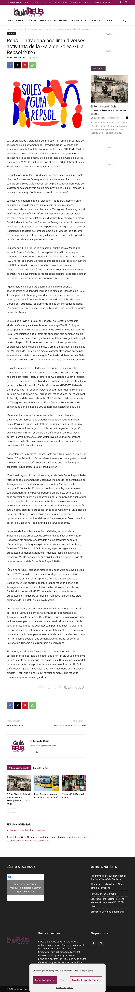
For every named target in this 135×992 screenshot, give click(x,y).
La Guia (37, 2)
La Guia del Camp (77, 20)
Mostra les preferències (86, 980)
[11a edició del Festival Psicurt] (74, 783)
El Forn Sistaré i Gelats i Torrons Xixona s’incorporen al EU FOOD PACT (107, 902)
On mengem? (60, 20)
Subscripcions (61, 2)
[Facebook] (120, 2)
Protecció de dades (102, 2)
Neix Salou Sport (16, 725)
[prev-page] (9, 811)
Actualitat (31, 20)
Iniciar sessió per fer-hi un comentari (26, 830)
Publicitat (48, 2)
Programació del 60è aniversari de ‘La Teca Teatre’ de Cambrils (109, 878)
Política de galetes (64, 987)
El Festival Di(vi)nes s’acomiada (107, 911)
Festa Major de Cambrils (103, 893)
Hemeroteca (75, 2)
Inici (10, 20)
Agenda (19, 20)
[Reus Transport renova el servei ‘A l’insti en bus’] (46, 783)
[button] (124, 20)
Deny (64, 980)
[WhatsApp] (32, 65)
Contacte (87, 2)
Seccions (44, 20)
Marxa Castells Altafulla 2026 (70, 725)
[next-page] (14, 811)
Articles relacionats (19, 768)
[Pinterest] (25, 65)
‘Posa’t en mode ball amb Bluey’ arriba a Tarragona (107, 886)
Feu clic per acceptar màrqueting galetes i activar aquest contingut (25, 887)
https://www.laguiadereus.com (42, 745)
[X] (125, 2)
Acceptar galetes (45, 980)
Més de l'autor (40, 768)
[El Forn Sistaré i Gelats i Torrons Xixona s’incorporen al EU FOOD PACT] (19, 783)
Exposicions (95, 20)
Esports (108, 20)
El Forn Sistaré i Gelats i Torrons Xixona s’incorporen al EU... (108, 110)
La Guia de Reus (17, 57)
